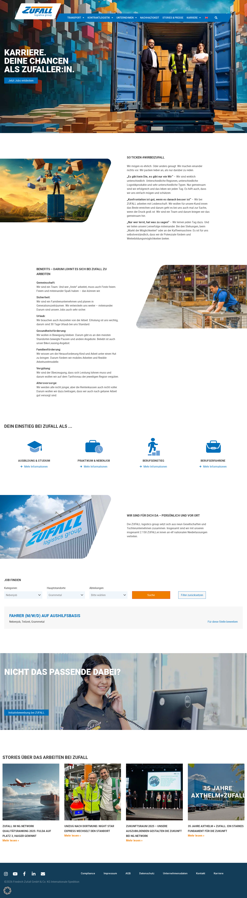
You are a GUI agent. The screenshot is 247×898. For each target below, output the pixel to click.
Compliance (88, 873)
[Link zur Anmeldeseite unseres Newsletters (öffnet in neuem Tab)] (43, 874)
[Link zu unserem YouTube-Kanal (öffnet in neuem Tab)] (15, 874)
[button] (216, 18)
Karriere (192, 17)
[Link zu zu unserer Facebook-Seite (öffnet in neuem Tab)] (24, 874)
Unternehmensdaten (175, 873)
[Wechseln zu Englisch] (206, 18)
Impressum (110, 873)
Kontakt (200, 873)
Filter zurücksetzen (192, 595)
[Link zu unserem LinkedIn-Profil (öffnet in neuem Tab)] (33, 874)
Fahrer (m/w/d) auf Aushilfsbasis (44, 615)
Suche (151, 595)
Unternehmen (125, 17)
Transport (74, 17)
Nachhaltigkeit (149, 17)
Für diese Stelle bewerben (223, 621)
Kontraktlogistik (99, 17)
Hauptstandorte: (56, 588)
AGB (128, 873)
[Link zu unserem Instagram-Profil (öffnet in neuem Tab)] (6, 874)
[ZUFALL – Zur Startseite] (38, 11)
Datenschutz (146, 873)
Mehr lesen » (11, 840)
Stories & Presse (172, 17)
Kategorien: (11, 588)
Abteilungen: (96, 588)
